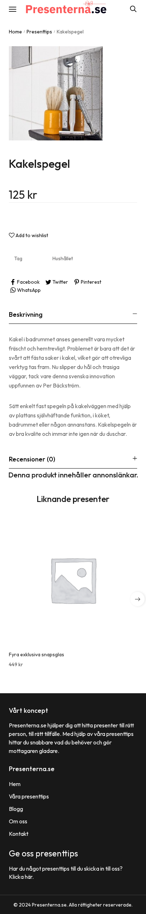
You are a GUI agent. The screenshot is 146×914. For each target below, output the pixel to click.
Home (15, 31)
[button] (137, 599)
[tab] (73, 314)
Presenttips (39, 31)
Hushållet (62, 258)
